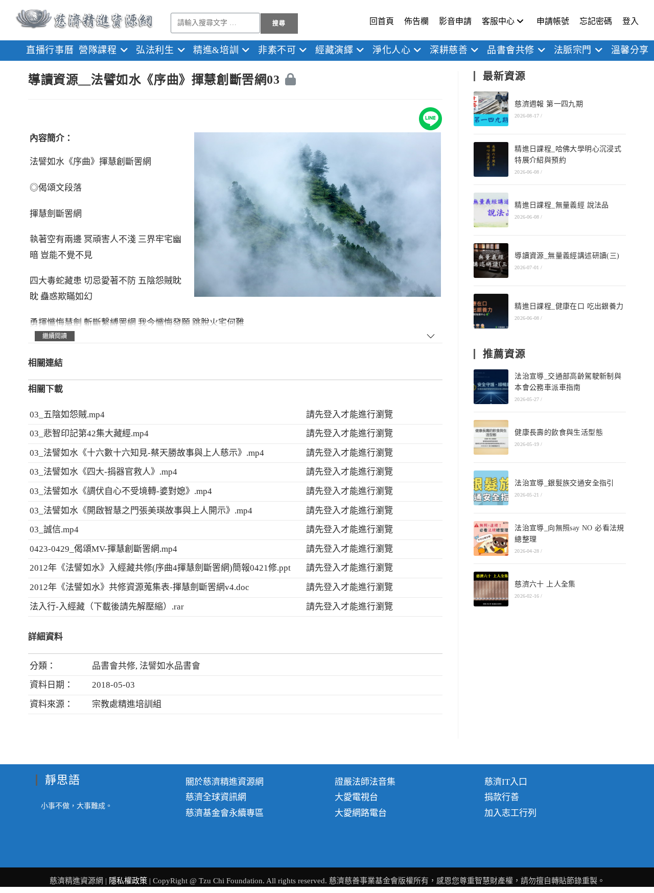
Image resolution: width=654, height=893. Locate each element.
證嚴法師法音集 (365, 782)
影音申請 (455, 21)
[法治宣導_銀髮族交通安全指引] (491, 488)
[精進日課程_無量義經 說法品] (491, 210)
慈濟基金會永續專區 (224, 813)
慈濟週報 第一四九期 (549, 104)
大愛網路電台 (361, 813)
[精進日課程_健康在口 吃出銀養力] (491, 311)
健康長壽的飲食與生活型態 (559, 432)
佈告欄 (416, 21)
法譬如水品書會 (169, 666)
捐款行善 (501, 797)
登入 (630, 21)
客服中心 (498, 21)
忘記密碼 (595, 21)
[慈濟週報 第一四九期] (491, 108)
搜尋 (279, 23)
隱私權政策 (129, 881)
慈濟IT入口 (505, 782)
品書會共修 (113, 666)
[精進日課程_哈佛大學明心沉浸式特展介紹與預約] (491, 159)
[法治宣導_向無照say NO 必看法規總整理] (491, 538)
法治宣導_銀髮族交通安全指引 (564, 483)
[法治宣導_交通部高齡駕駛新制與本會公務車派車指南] (491, 386)
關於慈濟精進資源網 (224, 782)
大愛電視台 (356, 797)
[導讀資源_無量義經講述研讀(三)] (491, 260)
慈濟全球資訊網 (215, 797)
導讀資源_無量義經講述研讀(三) (567, 256)
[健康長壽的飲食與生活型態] (491, 437)
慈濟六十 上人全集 (545, 584)
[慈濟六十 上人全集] (491, 589)
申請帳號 (552, 21)
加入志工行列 (510, 813)
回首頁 (381, 21)
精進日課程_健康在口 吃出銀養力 (569, 306)
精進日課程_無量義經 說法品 (562, 205)
